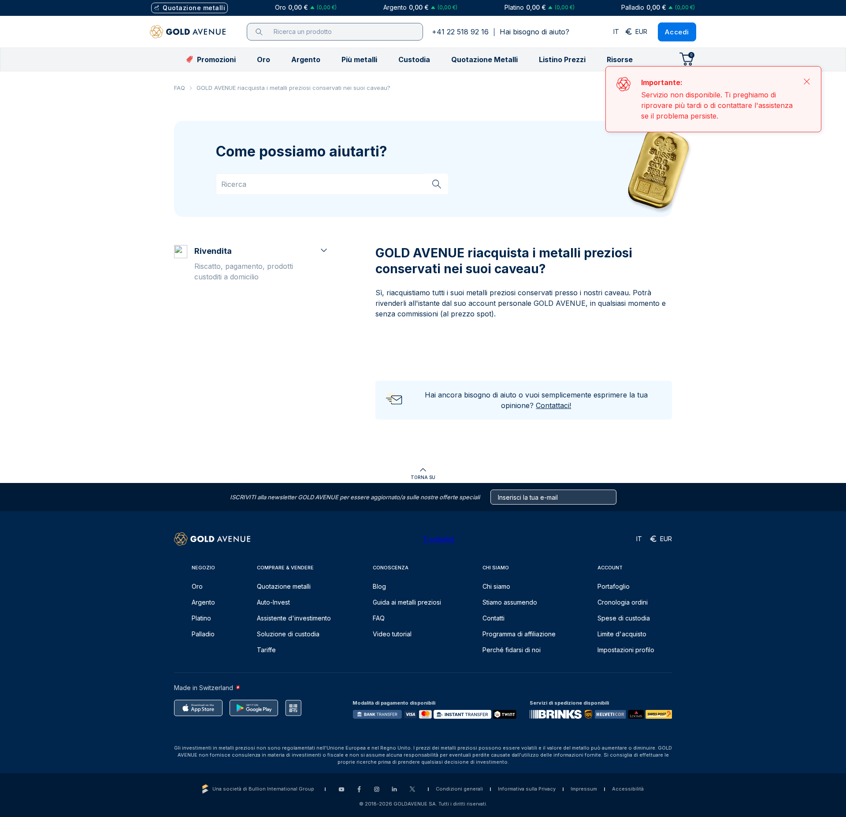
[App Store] (198, 708)
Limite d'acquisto (621, 634)
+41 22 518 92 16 (460, 31)
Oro (197, 586)
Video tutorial (392, 634)
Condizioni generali (459, 789)
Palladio (203, 634)
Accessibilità (628, 789)
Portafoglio (613, 586)
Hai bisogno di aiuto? (534, 31)
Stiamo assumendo (509, 602)
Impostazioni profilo (625, 650)
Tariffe (266, 650)
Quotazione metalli (284, 586)
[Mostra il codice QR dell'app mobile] (293, 708)
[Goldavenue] (188, 31)
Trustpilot (438, 539)
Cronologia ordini (622, 602)
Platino (201, 618)
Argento (203, 602)
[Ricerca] (436, 184)
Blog (379, 586)
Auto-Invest (273, 602)
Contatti (493, 618)
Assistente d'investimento (294, 618)
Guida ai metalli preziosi (407, 602)
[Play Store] (254, 708)
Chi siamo (496, 586)
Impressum (584, 789)
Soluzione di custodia (288, 634)
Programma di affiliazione (519, 634)
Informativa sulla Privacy (527, 789)
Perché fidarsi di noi (511, 650)
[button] (263, 59)
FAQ (179, 87)
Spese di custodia (623, 618)
